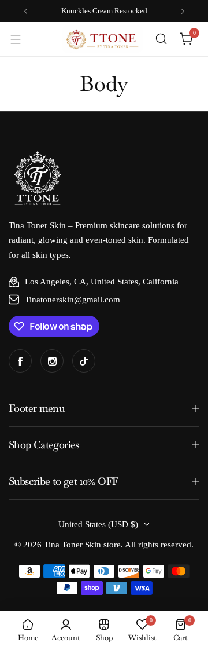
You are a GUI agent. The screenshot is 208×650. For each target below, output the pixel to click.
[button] (25, 11)
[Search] (161, 39)
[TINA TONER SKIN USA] (102, 39)
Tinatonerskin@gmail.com (72, 299)
